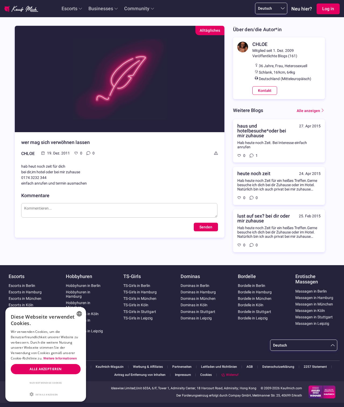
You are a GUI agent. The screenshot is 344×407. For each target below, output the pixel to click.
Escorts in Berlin (22, 285)
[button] (46, 393)
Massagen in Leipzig (312, 323)
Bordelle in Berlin (251, 285)
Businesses (100, 8)
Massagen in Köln (310, 310)
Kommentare (35, 195)
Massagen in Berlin (311, 291)
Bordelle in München (254, 298)
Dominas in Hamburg (198, 292)
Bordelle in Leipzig (253, 318)
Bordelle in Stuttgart (254, 311)
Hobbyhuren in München (78, 305)
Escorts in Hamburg (25, 292)
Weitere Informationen (60, 358)
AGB (249, 367)
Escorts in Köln (21, 305)
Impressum (183, 375)
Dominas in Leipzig (196, 318)
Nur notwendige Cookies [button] (46, 382)
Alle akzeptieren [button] (46, 369)
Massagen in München (314, 304)
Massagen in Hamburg (314, 298)
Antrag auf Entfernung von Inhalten (140, 375)
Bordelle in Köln (250, 305)
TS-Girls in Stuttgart (139, 311)
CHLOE (28, 153)
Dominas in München (198, 298)
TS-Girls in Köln (135, 305)
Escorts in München (25, 298)
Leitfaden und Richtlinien (219, 367)
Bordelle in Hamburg (255, 292)
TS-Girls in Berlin (136, 285)
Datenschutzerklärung (278, 367)
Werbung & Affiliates (148, 367)
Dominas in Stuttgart (198, 311)
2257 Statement (315, 367)
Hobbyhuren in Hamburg (78, 294)
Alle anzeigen (308, 111)
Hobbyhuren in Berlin (83, 285)
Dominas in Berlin (195, 285)
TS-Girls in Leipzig (138, 318)
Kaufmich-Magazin (110, 367)
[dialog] (45, 354)
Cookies (206, 375)
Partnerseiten (182, 367)
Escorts (69, 8)
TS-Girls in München (139, 298)
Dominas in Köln (194, 305)
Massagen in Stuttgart (314, 317)
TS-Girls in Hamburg (140, 292)
